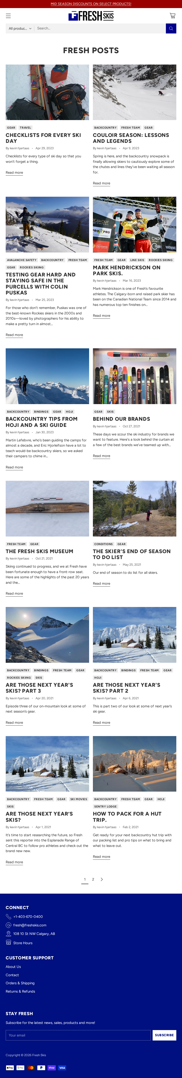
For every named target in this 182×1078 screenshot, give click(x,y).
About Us (13, 967)
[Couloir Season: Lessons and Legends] (134, 92)
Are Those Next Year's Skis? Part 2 (126, 688)
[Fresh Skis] (91, 16)
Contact (12, 975)
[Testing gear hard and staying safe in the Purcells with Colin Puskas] (47, 224)
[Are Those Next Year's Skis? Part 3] (47, 635)
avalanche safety (21, 260)
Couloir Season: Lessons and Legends (131, 138)
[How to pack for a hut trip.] (134, 764)
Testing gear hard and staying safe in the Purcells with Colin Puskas (41, 283)
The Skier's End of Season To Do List (132, 554)
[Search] (171, 28)
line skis (137, 260)
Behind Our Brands (121, 419)
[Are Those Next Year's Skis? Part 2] (134, 635)
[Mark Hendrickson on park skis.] (134, 224)
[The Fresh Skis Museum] (47, 509)
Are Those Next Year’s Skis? (39, 817)
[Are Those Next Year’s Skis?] (47, 764)
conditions (103, 544)
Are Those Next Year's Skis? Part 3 (39, 688)
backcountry (105, 127)
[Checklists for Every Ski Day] (47, 92)
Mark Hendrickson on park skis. (127, 270)
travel (25, 127)
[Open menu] (8, 16)
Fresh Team (130, 127)
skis (110, 411)
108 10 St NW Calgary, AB (34, 934)
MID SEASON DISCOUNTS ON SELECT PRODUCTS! (91, 4)
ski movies (78, 799)
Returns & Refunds (20, 991)
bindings (41, 411)
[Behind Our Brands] (134, 376)
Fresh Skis (39, 1055)
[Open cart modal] (172, 16)
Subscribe (164, 1035)
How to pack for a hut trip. (127, 817)
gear (11, 127)
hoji (69, 411)
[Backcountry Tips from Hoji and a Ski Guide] (47, 376)
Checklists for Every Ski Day (43, 138)
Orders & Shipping (20, 983)
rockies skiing (32, 267)
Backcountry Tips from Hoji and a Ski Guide (41, 422)
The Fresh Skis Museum (39, 551)
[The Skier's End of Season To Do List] (134, 509)
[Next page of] (101, 879)
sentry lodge (105, 806)
